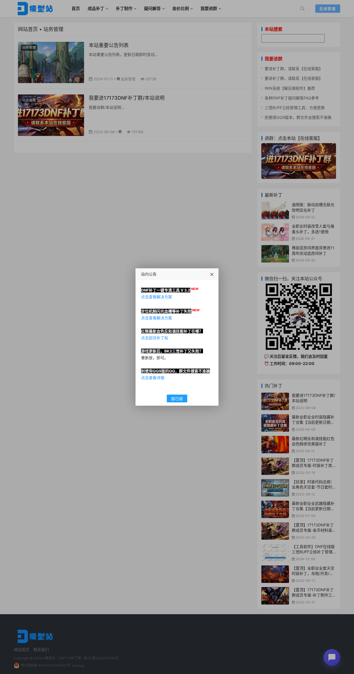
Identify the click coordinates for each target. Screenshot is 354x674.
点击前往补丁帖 (154, 337)
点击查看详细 (152, 377)
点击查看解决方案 (156, 296)
